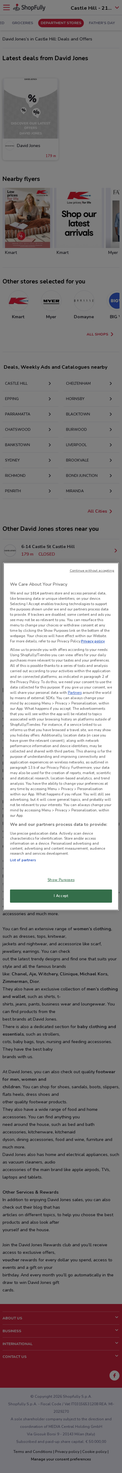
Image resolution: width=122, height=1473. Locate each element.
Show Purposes (61, 879)
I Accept (61, 895)
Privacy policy (93, 641)
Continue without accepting (92, 570)
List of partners (23, 860)
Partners (75, 692)
